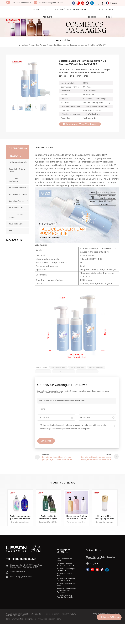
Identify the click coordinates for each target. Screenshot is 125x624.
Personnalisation (76, 9)
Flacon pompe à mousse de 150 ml (96, 367)
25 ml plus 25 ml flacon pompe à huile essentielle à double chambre (76, 517)
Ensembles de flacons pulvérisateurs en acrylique (66, 591)
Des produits (47, 13)
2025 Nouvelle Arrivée (18, 162)
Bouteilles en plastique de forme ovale (66, 580)
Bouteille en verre (16, 224)
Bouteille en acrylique (18, 194)
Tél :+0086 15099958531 (21, 559)
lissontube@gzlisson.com (20, 576)
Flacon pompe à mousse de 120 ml (77, 367)
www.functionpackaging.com (24, 619)
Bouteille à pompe (16, 201)
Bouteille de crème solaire (17, 170)
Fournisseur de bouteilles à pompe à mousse (87, 371)
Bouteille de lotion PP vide (66, 585)
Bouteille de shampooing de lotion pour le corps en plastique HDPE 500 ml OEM (105, 517)
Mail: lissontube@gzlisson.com (51, 3)
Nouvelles (111, 557)
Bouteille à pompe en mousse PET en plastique (63, 371)
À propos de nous (92, 20)
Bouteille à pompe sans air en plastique (65, 565)
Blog (101, 9)
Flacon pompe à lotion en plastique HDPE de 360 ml (48, 517)
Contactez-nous (112, 13)
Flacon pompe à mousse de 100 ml (58, 367)
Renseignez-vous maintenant (81, 124)
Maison (89, 557)
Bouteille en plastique (17, 187)
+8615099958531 (17, 572)
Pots (10, 230)
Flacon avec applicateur (14, 179)
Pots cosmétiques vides (64, 560)
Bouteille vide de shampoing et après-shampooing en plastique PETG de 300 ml (20, 517)
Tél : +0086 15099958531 (21, 3)
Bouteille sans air (16, 207)
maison (36, 9)
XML (115, 613)
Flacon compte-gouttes (16, 216)
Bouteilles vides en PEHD (65, 575)
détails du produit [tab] (44, 148)
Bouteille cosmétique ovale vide (66, 570)
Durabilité (59, 9)
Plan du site (105, 613)
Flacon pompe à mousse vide (43, 371)
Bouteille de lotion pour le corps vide (65, 596)
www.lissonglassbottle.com (49, 619)
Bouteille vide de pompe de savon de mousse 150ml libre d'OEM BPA (64, 401)
